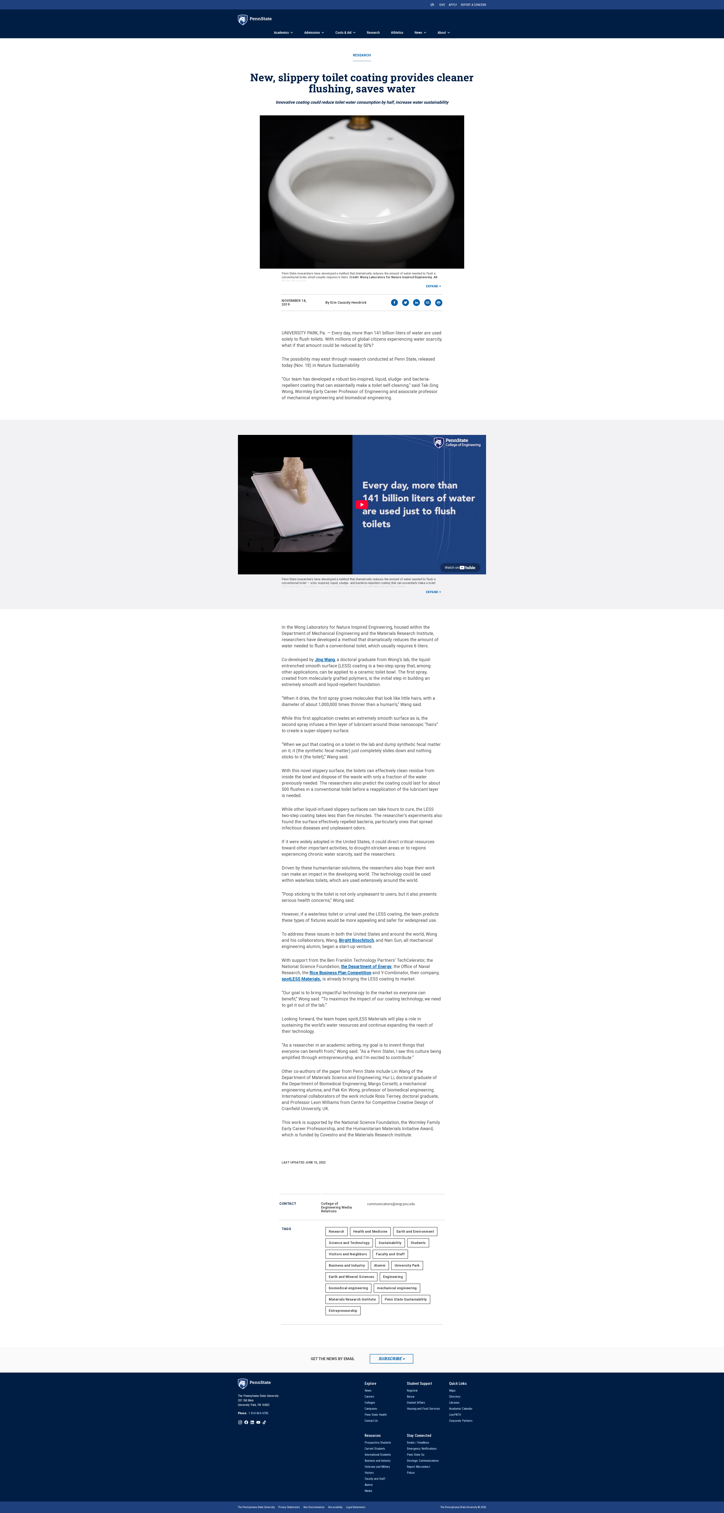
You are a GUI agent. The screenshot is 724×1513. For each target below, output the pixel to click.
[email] (427, 303)
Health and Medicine (370, 1231)
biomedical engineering (348, 1288)
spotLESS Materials (301, 979)
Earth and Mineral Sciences (351, 1277)
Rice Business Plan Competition (340, 972)
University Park (407, 1265)
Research (362, 55)
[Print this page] (438, 302)
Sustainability (390, 1243)
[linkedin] (416, 303)
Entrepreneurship (343, 1311)
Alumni (380, 1265)
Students (418, 1243)
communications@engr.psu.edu (391, 1204)
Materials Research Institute (352, 1299)
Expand (432, 286)
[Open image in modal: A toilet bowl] (362, 192)
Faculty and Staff (390, 1254)
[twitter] (405, 303)
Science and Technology (349, 1243)
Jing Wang (325, 659)
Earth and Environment (415, 1231)
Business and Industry (347, 1265)
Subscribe (390, 1358)
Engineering (393, 1277)
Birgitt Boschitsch (356, 940)
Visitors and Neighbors (348, 1254)
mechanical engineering (397, 1288)
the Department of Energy (366, 966)
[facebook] (394, 303)
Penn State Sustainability (406, 1299)
